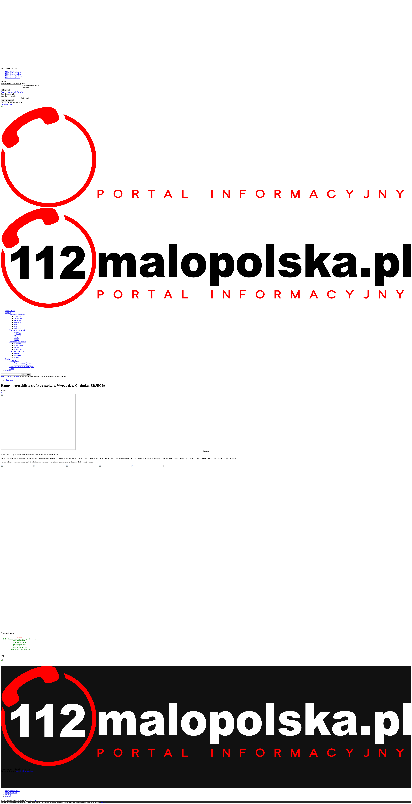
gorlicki (16, 340)
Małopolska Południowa (13, 76)
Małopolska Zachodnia (13, 74)
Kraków (19, 637)
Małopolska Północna (12, 78)
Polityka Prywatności (12, 791)
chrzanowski (18, 318)
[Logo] (206, 207)
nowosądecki (18, 345)
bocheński (17, 334)
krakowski (17, 316)
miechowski (18, 355)
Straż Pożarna (14, 361)
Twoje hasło (25, 88)
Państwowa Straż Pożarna (22, 363)
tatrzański (17, 347)
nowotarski (17, 344)
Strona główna (6, 376)
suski (15, 326)
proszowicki (18, 357)
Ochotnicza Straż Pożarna (22, 365)
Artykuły (8, 313)
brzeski (16, 338)
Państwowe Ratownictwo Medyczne (21, 367)
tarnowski (17, 332)
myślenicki (17, 328)
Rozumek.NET (32, 800)
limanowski (18, 349)
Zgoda (103, 802)
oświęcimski (18, 320)
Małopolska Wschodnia (13, 72)
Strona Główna (10, 311)
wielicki (16, 324)
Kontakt (8, 371)
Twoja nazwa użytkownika (30, 85)
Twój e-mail (25, 98)
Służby (7, 359)
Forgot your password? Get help (12, 92)
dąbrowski (17, 336)
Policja (11, 369)
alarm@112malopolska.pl (24, 771)
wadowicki (17, 322)
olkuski (16, 353)
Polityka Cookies (11, 793)
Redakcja (8, 795)
